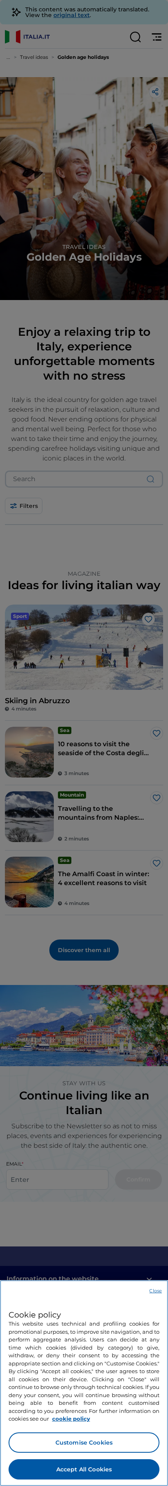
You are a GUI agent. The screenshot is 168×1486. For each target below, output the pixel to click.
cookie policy (71, 1418)
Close (155, 1291)
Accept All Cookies (84, 1469)
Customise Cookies (84, 1442)
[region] (84, 1383)
